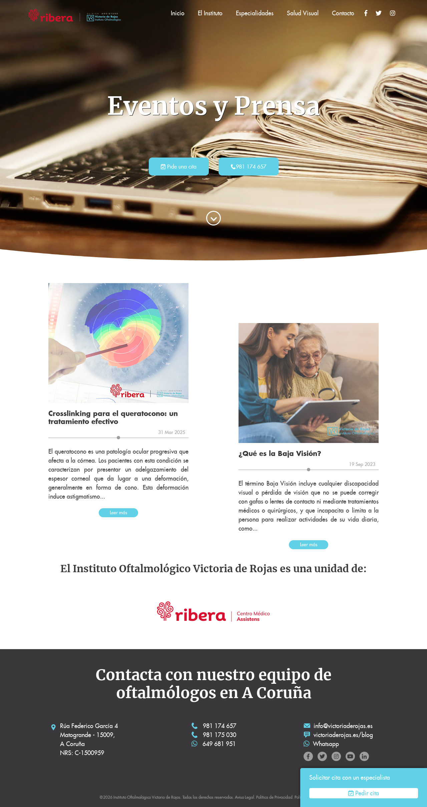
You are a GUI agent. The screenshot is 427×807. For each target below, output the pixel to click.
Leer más (118, 513)
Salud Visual (303, 13)
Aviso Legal (244, 797)
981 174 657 (251, 166)
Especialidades (255, 13)
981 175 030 (218, 735)
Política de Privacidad (274, 797)
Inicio (177, 13)
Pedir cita (367, 793)
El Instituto (210, 13)
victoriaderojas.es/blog (343, 735)
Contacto (343, 13)
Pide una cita (180, 166)
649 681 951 (218, 744)
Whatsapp (326, 744)
